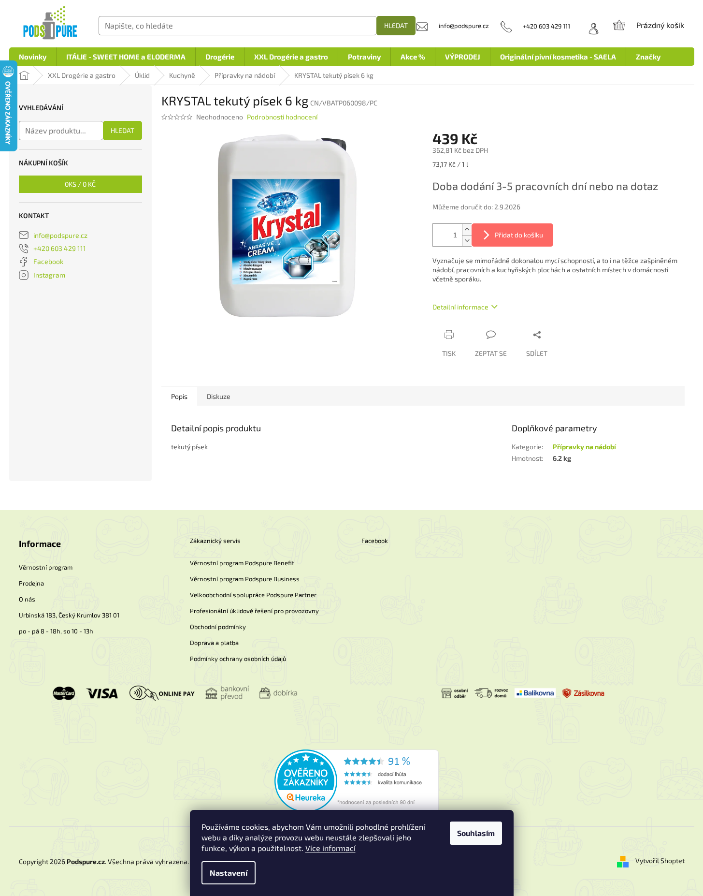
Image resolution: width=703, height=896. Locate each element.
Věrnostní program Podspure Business (245, 579)
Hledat (396, 25)
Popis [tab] (179, 396)
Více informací (330, 847)
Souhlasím (476, 832)
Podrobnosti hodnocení (282, 117)
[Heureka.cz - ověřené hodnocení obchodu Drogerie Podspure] (356, 780)
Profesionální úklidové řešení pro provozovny (254, 611)
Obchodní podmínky (218, 627)
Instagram (49, 275)
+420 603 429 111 (59, 248)
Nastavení (228, 872)
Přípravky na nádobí (584, 446)
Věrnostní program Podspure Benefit (242, 563)
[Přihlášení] (590, 26)
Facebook (48, 261)
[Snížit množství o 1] (467, 240)
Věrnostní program (45, 567)
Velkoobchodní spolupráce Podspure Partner (253, 595)
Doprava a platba (214, 642)
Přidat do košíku (519, 235)
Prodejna (31, 583)
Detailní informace (460, 307)
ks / (80, 184)
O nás (27, 599)
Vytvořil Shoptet (660, 860)
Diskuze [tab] (218, 396)
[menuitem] (32, 56)
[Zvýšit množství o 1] (467, 229)
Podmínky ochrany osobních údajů (238, 658)
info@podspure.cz (60, 235)
